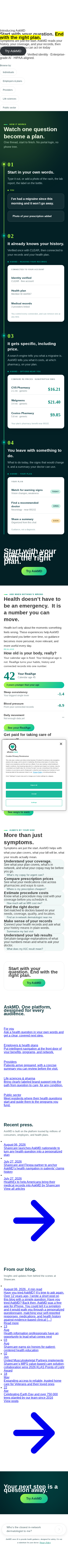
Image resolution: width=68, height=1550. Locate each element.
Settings (34, 802)
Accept (34, 794)
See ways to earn (19, 811)
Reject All (34, 785)
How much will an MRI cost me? (24, 903)
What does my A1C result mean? (25, 949)
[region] (34, 775)
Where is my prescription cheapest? (26, 889)
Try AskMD (13, 51)
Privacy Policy (45, 1543)
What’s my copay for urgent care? (25, 875)
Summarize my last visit (20, 931)
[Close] (61, 744)
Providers (8, 90)
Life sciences (9, 98)
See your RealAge (19, 727)
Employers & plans (12, 81)
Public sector (9, 107)
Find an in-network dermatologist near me (29, 917)
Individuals (8, 72)
